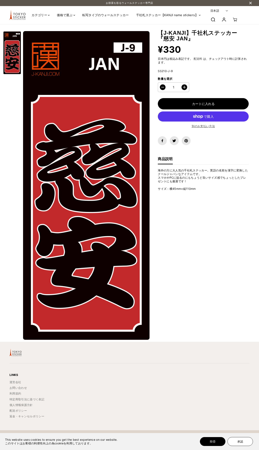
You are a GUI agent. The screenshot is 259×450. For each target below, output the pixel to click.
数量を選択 (165, 78)
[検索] (213, 19)
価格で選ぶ (65, 15)
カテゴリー (40, 15)
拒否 (212, 441)
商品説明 (165, 159)
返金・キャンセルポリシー (27, 416)
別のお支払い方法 (203, 126)
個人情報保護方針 (21, 405)
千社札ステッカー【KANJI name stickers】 (167, 15)
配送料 (198, 58)
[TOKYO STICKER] (18, 15)
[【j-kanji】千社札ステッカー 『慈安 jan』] (86, 185)
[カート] (234, 19)
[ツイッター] (174, 140)
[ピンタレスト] (186, 140)
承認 (240, 441)
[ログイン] (224, 19)
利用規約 (15, 393)
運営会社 (15, 382)
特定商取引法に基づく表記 (27, 399)
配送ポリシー (18, 410)
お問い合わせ (18, 387)
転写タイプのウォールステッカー (105, 15)
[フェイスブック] (162, 140)
